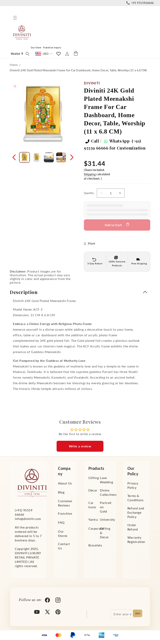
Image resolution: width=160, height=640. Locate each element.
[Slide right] (72, 157)
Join (137, 613)
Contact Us (64, 546)
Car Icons (92, 505)
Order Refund (132, 527)
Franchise (65, 513)
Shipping (90, 174)
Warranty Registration (136, 540)
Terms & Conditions (135, 498)
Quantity (89, 193)
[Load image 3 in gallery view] (49, 157)
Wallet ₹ (17, 53)
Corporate (95, 528)
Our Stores (63, 533)
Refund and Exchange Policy (135, 512)
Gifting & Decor (105, 533)
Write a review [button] (80, 446)
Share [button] (91, 243)
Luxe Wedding (106, 480)
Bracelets (95, 545)
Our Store (36, 47)
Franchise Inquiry (52, 47)
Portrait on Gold (106, 507)
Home (14, 64)
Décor (92, 490)
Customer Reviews (65, 503)
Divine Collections (108, 492)
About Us (65, 483)
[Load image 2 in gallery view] (37, 157)
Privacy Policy (132, 485)
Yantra (93, 519)
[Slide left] (14, 157)
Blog (61, 492)
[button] (15, 17)
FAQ (61, 522)
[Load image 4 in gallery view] (61, 157)
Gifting (93, 478)
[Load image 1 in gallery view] (24, 157)
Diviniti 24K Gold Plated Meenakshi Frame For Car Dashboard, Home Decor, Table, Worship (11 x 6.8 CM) (78, 70)
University (107, 519)
